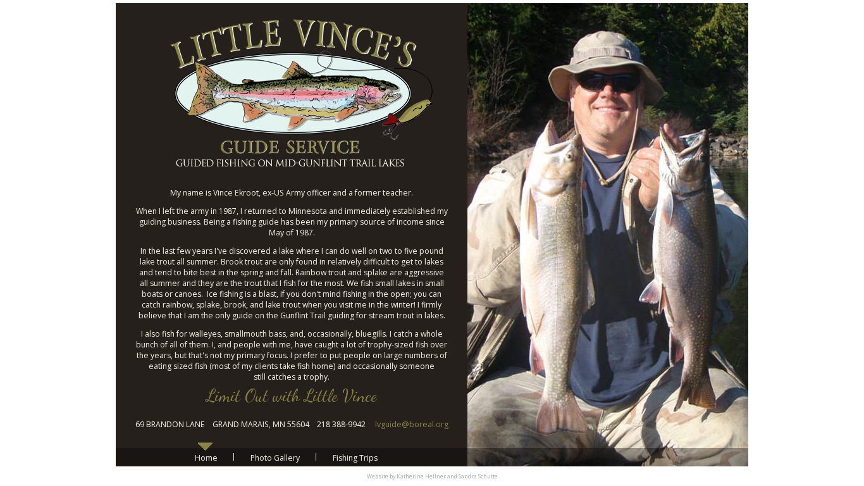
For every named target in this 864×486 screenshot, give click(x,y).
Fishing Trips (355, 457)
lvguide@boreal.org (411, 424)
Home (206, 457)
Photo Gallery (275, 457)
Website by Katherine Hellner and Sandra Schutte (432, 476)
